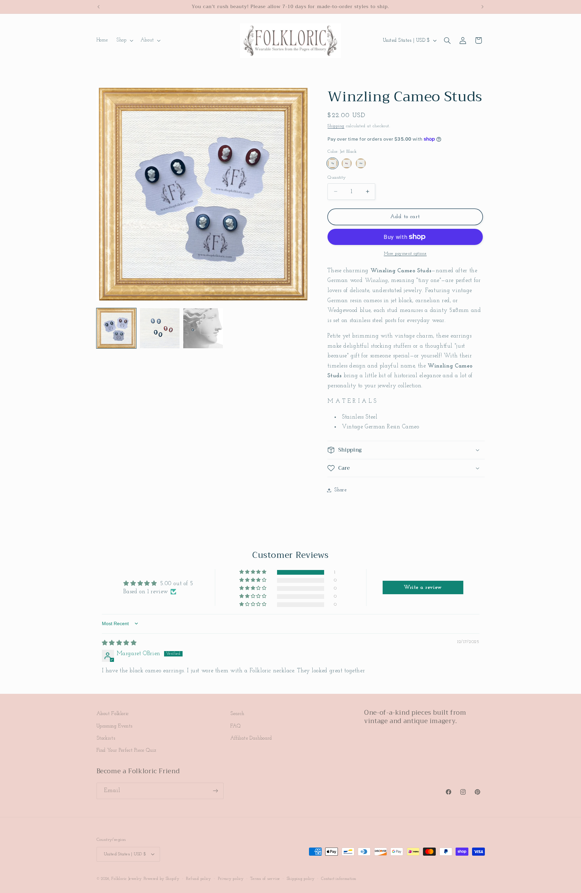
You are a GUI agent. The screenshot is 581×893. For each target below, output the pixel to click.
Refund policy (198, 879)
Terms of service (265, 879)
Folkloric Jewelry (126, 879)
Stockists (106, 738)
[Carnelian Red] (346, 163)
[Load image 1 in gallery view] (116, 328)
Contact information (338, 879)
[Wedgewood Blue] (360, 163)
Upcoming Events (114, 725)
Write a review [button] (423, 587)
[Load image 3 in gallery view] (203, 328)
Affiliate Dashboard (251, 738)
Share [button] (340, 490)
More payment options (405, 254)
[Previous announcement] (98, 6)
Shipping (335, 126)
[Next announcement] (482, 6)
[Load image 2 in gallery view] (160, 328)
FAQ (235, 725)
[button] (124, 40)
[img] (119, 643)
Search (237, 713)
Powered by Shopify (162, 879)
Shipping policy (301, 879)
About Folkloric (112, 713)
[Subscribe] (215, 791)
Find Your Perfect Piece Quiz (126, 750)
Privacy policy (231, 879)
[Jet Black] (332, 163)
